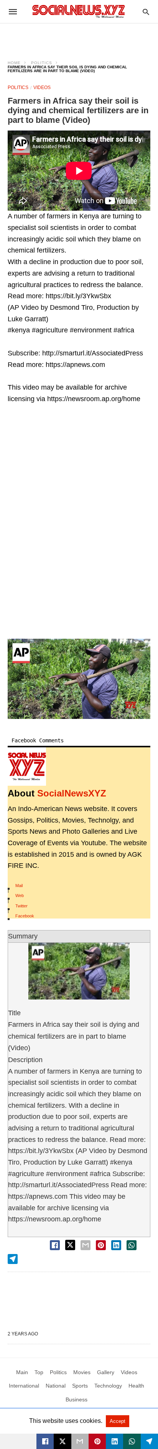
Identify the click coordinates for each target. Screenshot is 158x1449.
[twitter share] (70, 1245)
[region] (79, 36)
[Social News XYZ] (78, 11)
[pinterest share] (101, 1245)
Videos (42, 87)
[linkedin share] (116, 1245)
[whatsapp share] (132, 1245)
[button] (79, 679)
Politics (41, 63)
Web (19, 895)
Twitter (21, 906)
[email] (80, 1441)
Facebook (24, 916)
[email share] (86, 1245)
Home (14, 63)
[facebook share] (55, 1245)
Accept (117, 1421)
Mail (19, 885)
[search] (146, 11)
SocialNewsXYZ (71, 793)
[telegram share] (13, 1259)
